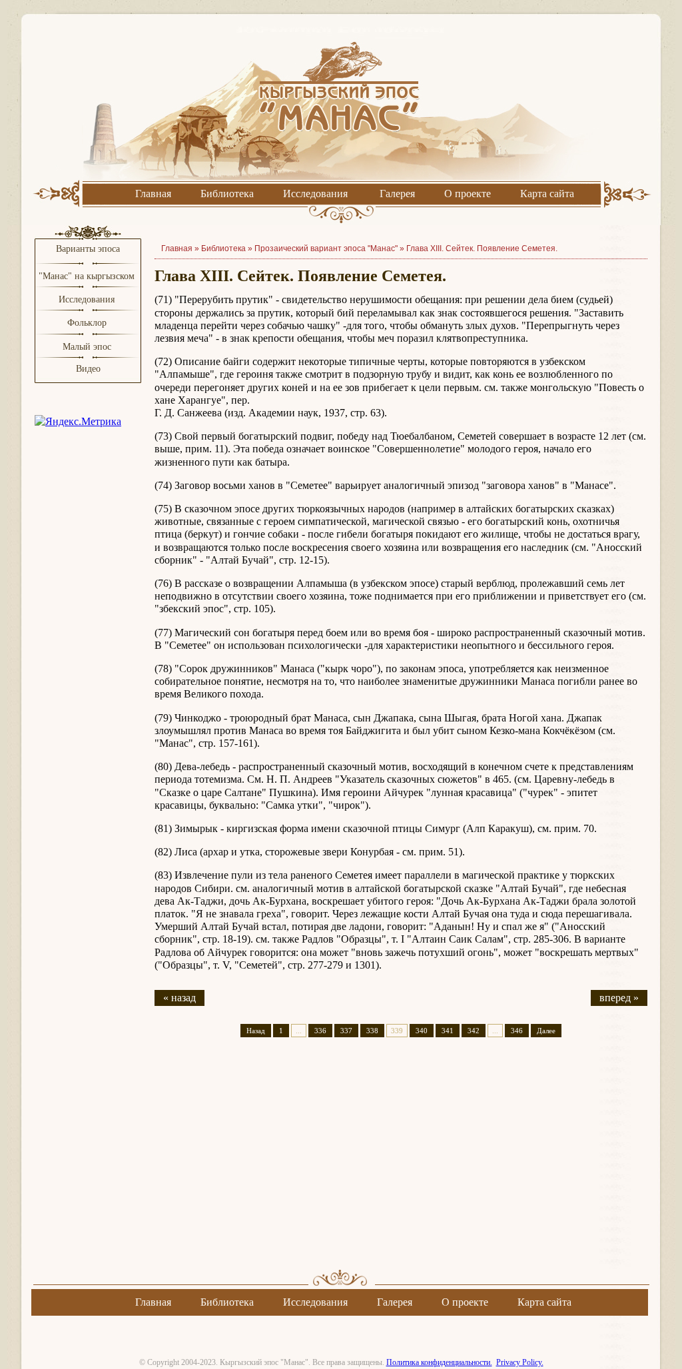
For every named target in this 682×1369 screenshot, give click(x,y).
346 (517, 1031)
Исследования (315, 193)
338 (372, 1031)
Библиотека (227, 193)
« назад (179, 997)
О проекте (467, 193)
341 (448, 1031)
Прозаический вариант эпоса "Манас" (326, 248)
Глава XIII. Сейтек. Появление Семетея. (481, 248)
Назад (255, 1031)
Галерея (397, 193)
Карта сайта (547, 193)
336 (320, 1031)
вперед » (619, 997)
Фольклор (87, 323)
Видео (88, 369)
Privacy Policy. (519, 1362)
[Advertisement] (401, 1165)
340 (422, 1031)
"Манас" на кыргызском (88, 276)
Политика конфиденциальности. (439, 1362)
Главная (153, 193)
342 (474, 1031)
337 (346, 1031)
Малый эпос (87, 347)
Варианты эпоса (88, 249)
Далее (546, 1031)
